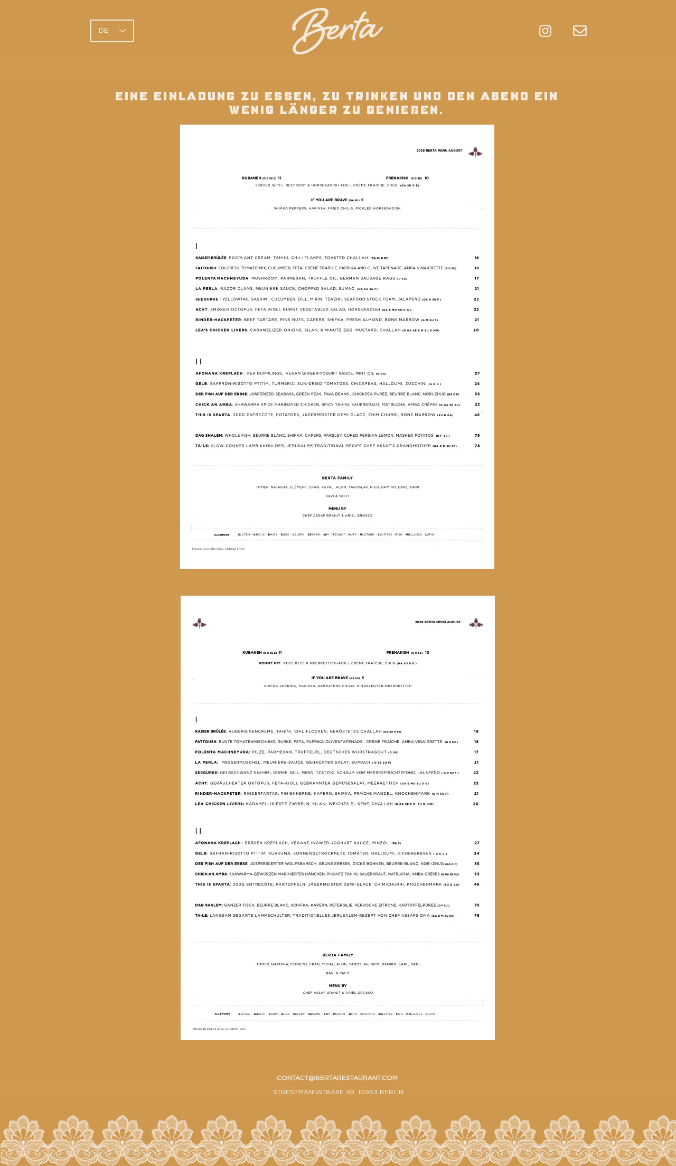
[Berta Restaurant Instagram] (545, 31)
